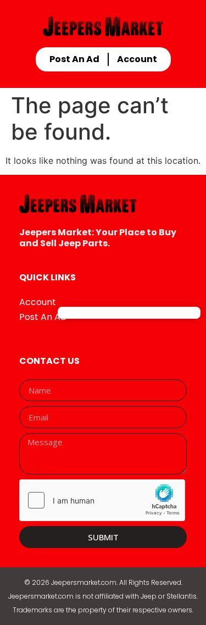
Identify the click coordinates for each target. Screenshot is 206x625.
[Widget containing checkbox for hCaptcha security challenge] (102, 500)
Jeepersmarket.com (83, 582)
